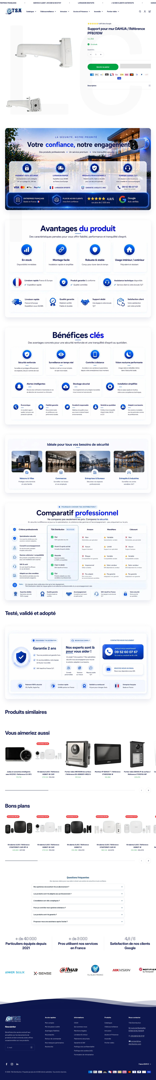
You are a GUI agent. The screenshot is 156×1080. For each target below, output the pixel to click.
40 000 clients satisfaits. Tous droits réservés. (51, 1072)
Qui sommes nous (80, 1027)
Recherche (49, 1047)
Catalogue (30, 11)
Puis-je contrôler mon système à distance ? (50, 908)
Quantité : (91, 50)
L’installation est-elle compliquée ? (47, 901)
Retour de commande (53, 1039)
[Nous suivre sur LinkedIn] (17, 1064)
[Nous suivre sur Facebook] (6, 1064)
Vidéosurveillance (47, 11)
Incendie (97, 11)
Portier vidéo (112, 11)
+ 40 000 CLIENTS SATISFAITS (122, 3)
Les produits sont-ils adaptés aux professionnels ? (52, 894)
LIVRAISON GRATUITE (86, 3)
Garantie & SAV (79, 1043)
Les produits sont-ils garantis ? (45, 914)
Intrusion (63, 11)
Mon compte (49, 1023)
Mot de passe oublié (52, 1027)
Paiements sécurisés (82, 1039)
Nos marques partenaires (54, 1043)
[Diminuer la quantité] (91, 54)
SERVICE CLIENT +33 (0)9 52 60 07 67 (47, 3)
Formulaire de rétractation (84, 1054)
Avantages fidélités (52, 1031)
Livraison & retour (81, 1035)
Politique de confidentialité (84, 1047)
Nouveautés (49, 1035)
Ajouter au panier (102, 67)
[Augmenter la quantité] (101, 54)
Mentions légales (80, 1031)
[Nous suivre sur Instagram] (12, 1064)
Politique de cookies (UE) (83, 1051)
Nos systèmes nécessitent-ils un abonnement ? (51, 887)
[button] (135, 66)
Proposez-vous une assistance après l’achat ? (51, 921)
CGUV (76, 1023)
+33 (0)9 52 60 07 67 (137, 1036)
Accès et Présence (80, 11)
